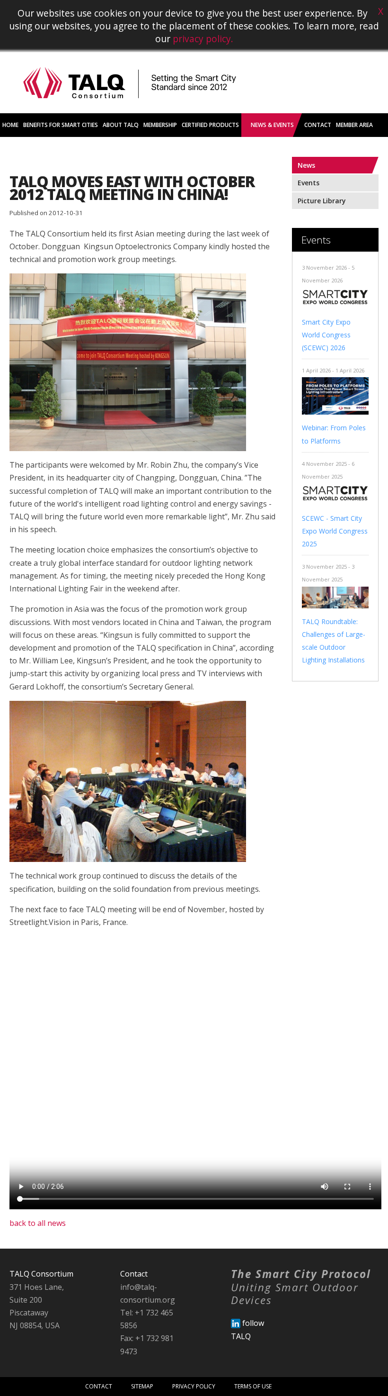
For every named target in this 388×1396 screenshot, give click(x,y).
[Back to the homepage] (129, 110)
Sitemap (142, 1386)
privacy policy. (203, 38)
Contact (98, 1386)
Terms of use (253, 1386)
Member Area (354, 125)
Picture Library (322, 200)
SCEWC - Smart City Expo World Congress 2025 (335, 531)
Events (308, 182)
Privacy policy (193, 1386)
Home (10, 125)
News (306, 165)
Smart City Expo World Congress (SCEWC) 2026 (326, 334)
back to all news (37, 1223)
